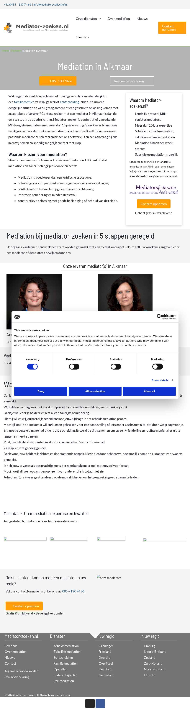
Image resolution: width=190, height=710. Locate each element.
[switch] (74, 367)
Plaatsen (16, 50)
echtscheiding (69, 102)
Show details (160, 380)
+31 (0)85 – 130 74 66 (17, 4)
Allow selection (95, 391)
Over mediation (118, 18)
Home (5, 50)
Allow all (149, 391)
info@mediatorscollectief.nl (50, 4)
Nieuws (142, 18)
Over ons (82, 37)
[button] (99, 18)
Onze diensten (86, 18)
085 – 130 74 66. (73, 591)
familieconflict (24, 102)
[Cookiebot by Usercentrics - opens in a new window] (159, 317)
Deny (40, 391)
